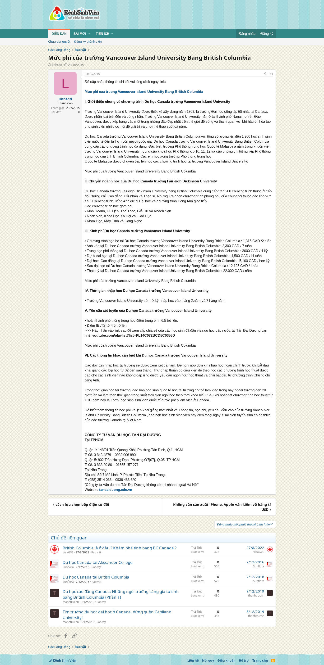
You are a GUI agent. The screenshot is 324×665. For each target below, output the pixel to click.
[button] (89, 34)
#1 (271, 74)
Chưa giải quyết (59, 41)
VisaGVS (68, 552)
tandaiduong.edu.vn (115, 490)
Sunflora (68, 567)
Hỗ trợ (244, 660)
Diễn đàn (59, 34)
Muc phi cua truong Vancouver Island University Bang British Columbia (144, 92)
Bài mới (80, 34)
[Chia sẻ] (265, 74)
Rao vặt (96, 552)
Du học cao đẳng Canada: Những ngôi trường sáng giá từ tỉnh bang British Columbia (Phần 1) (121, 594)
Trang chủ (260, 660)
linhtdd (57, 65)
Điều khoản (227, 660)
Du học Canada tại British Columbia (96, 577)
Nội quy (208, 660)
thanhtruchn (71, 602)
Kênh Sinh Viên (64, 660)
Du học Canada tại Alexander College (98, 562)
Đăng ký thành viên (88, 41)
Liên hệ (193, 660)
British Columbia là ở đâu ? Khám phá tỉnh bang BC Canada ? (119, 548)
